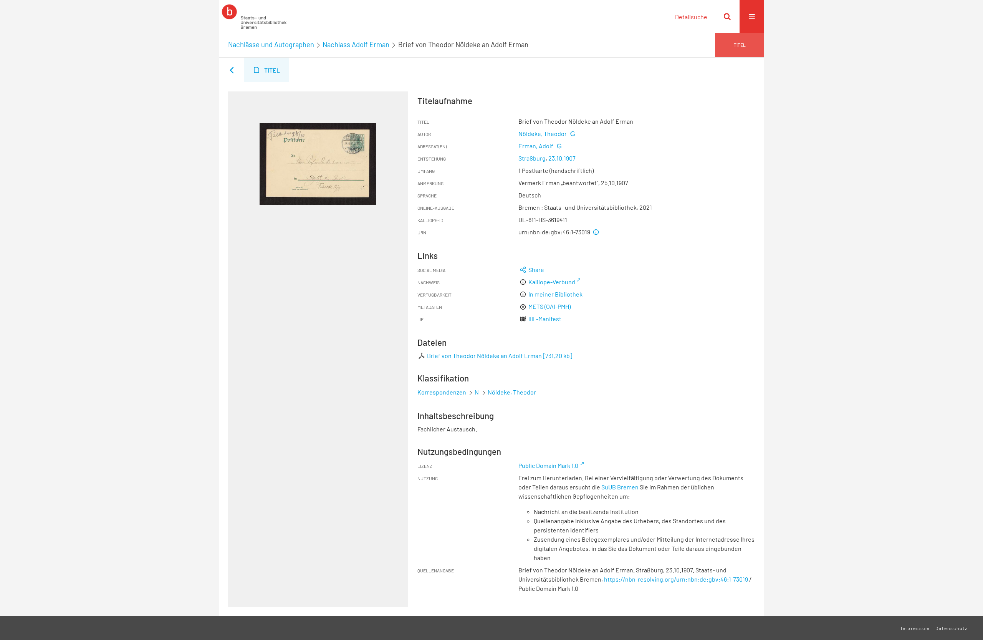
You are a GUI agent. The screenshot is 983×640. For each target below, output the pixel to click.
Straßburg (532, 158)
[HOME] (254, 16)
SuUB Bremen (620, 487)
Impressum (915, 628)
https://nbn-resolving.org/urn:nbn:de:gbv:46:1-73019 (676, 579)
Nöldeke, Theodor (542, 133)
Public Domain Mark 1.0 (548, 465)
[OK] (727, 16)
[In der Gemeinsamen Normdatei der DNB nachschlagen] (572, 133)
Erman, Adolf (535, 145)
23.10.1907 (562, 158)
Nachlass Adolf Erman (356, 44)
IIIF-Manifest (544, 318)
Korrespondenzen (441, 392)
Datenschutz (951, 628)
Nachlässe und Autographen (271, 44)
